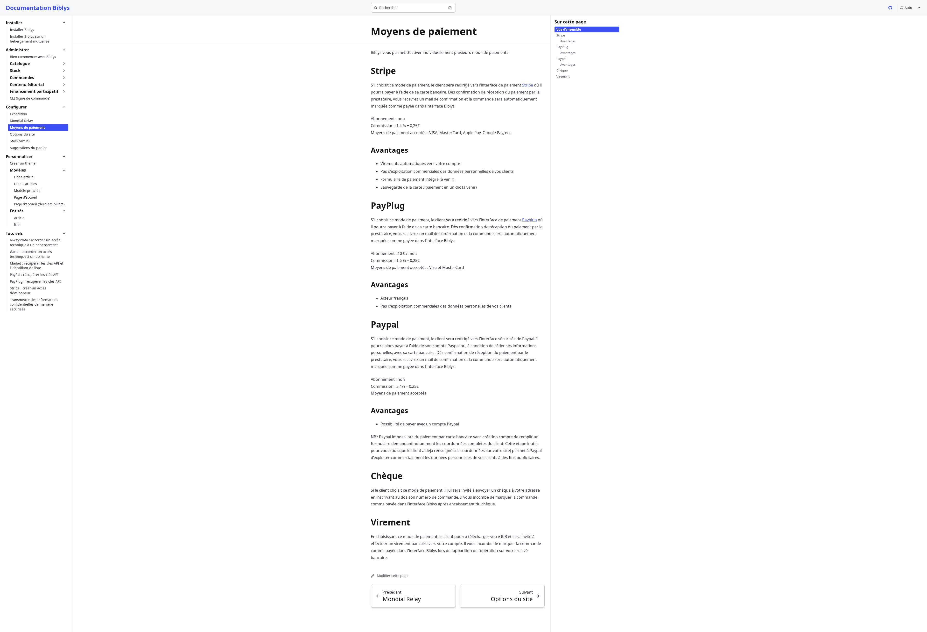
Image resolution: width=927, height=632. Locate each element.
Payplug (529, 220)
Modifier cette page (392, 575)
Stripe (527, 85)
